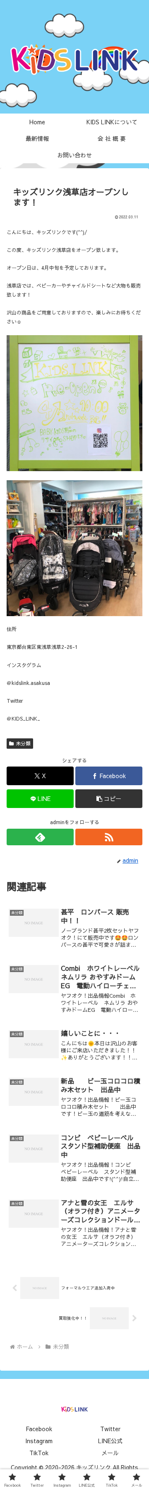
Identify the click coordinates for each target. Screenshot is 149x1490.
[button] (108, 798)
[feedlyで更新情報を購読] (40, 837)
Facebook (39, 1429)
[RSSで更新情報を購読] (108, 837)
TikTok (38, 1453)
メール (110, 1453)
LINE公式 (110, 1441)
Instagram (39, 1441)
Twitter (110, 1429)
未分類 (23, 743)
